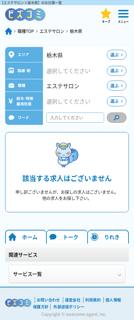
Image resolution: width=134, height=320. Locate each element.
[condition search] (116, 117)
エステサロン (52, 31)
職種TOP (26, 31)
